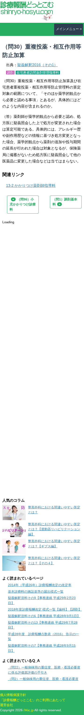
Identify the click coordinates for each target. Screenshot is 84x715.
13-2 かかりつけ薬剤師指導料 (31, 186)
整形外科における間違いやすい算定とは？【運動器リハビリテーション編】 (54, 529)
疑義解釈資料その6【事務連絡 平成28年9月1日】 (44, 616)
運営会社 (6, 705)
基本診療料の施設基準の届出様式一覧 (35, 591)
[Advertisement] (42, 267)
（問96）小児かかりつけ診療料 (23, 204)
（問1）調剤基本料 (64, 201)
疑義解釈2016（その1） (37, 65)
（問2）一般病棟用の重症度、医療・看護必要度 (43, 679)
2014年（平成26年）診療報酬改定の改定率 (39, 585)
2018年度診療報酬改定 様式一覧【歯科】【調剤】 (45, 609)
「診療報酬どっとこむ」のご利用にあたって (32, 700)
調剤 (10, 72)
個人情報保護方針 (13, 695)
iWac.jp (29, 710)
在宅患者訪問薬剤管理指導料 (38, 72)
